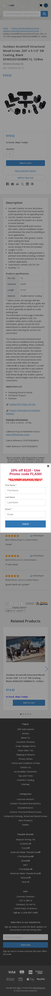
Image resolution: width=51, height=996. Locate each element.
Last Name (10, 497)
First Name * (10, 485)
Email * (8, 509)
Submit (25, 524)
